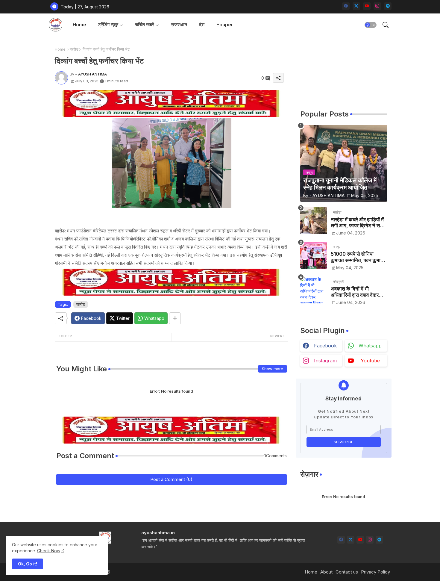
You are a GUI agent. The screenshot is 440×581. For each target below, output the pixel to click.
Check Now (48, 550)
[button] (371, 25)
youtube (370, 361)
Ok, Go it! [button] (27, 563)
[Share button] (175, 318)
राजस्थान (179, 25)
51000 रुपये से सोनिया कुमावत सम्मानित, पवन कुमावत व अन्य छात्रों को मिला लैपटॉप (358, 257)
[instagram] (377, 6)
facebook (325, 346)
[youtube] (367, 6)
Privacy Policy (375, 572)
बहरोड (74, 49)
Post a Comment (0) (171, 479)
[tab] (79, 24)
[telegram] (388, 6)
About (326, 572)
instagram (325, 361)
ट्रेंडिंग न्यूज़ (108, 25)
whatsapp (370, 346)
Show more (272, 368)
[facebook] (346, 6)
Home (79, 25)
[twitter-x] (356, 6)
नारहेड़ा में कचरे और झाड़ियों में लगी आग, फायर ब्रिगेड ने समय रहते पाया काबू (358, 223)
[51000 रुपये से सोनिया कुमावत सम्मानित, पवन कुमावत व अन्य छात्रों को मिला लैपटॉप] (313, 255)
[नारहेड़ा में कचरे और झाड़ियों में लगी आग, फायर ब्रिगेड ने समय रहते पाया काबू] (313, 220)
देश (201, 25)
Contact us (347, 572)
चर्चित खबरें (144, 25)
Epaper (224, 25)
